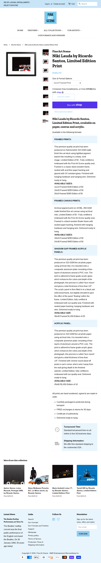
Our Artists (73, 30)
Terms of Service (34, 539)
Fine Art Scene (42, 553)
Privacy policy (33, 535)
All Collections (52, 30)
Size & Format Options (62, 79)
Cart (73, 4)
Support (31, 529)
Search (31, 519)
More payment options (64, 111)
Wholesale (32, 532)
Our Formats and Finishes (51, 35)
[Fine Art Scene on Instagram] (58, 520)
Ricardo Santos (16, 45)
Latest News (9, 514)
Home (20, 30)
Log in (47, 4)
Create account (59, 4)
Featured (33, 30)
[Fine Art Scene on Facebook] (53, 520)
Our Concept (33, 522)
